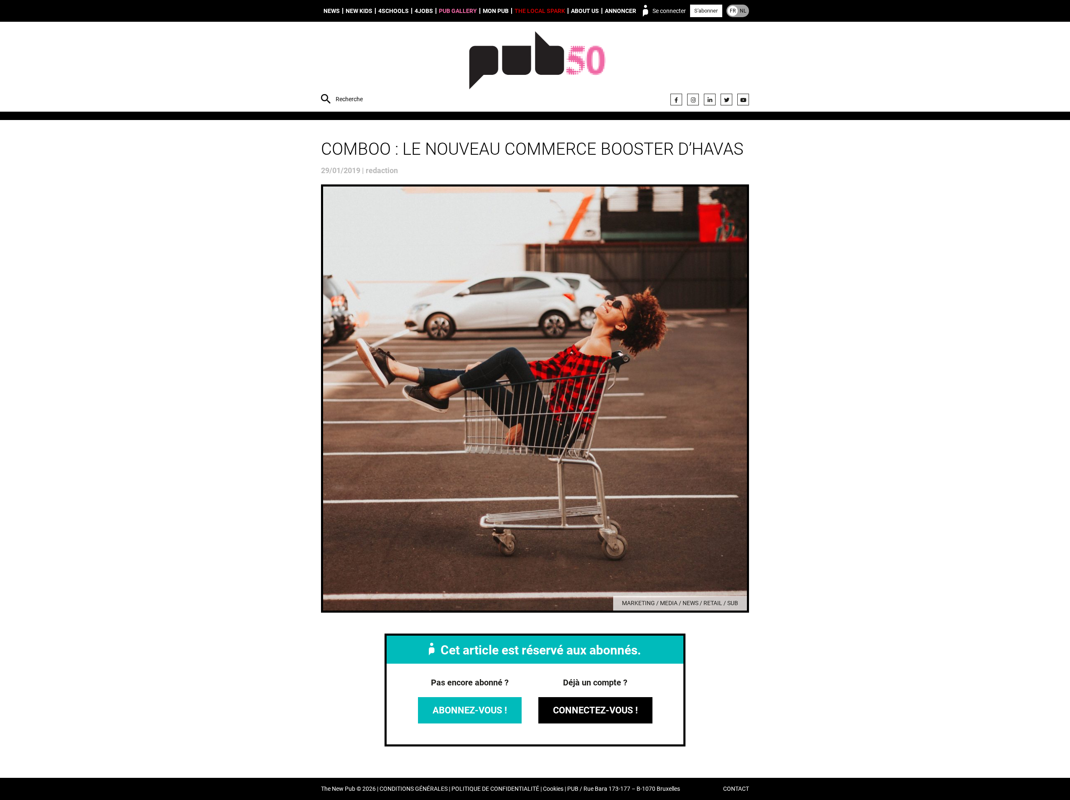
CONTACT (736, 789)
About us (585, 11)
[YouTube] (743, 99)
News (332, 11)
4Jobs (424, 11)
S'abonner (706, 11)
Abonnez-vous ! (470, 710)
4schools (393, 11)
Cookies (553, 789)
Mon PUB (496, 11)
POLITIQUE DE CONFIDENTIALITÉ (495, 789)
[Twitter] (726, 99)
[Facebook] (676, 99)
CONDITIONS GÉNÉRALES (414, 789)
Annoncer (620, 11)
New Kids (359, 11)
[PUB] (537, 67)
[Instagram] (693, 99)
